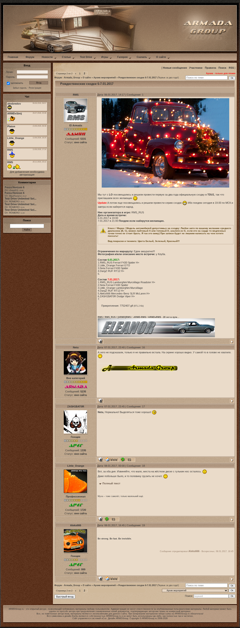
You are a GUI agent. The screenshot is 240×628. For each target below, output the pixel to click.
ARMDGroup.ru (182, 614)
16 (143, 347)
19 (143, 525)
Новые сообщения (175, 67)
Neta (76, 347)
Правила (210, 67)
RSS (231, 67)
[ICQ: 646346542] (111, 519)
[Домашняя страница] (111, 459)
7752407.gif (126, 305)
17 (143, 406)
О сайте (87, 77)
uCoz (104, 618)
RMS (76, 94)
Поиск (222, 67)
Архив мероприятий (105, 77)
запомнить (17, 83)
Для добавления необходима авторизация (27, 173)
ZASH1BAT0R (75, 406)
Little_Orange (75, 465)
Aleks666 (75, 525)
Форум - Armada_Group (67, 77)
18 (143, 465)
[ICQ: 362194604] (127, 459)
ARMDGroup (122, 618)
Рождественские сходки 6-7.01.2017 (137, 77)
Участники (195, 67)
